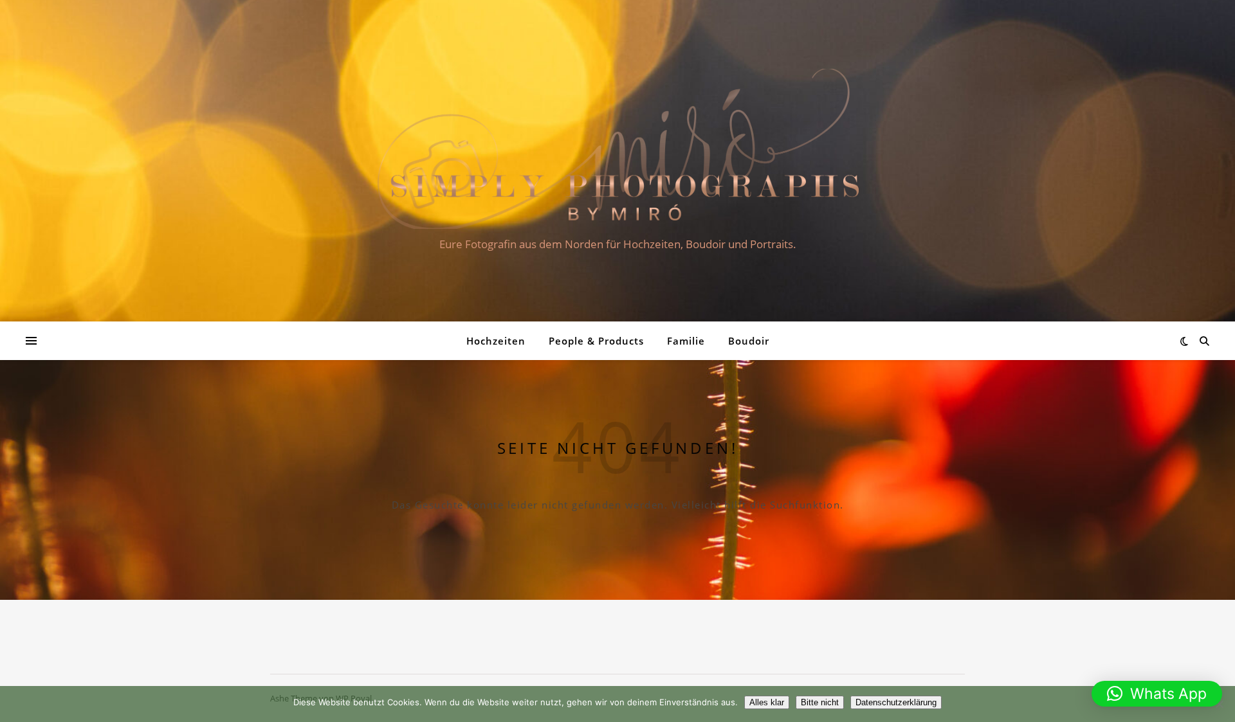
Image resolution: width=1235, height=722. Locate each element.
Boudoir (748, 340)
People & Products (596, 340)
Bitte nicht (820, 702)
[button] (1157, 694)
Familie (686, 340)
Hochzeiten (496, 340)
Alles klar (766, 702)
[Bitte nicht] (1218, 704)
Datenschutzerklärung (896, 702)
